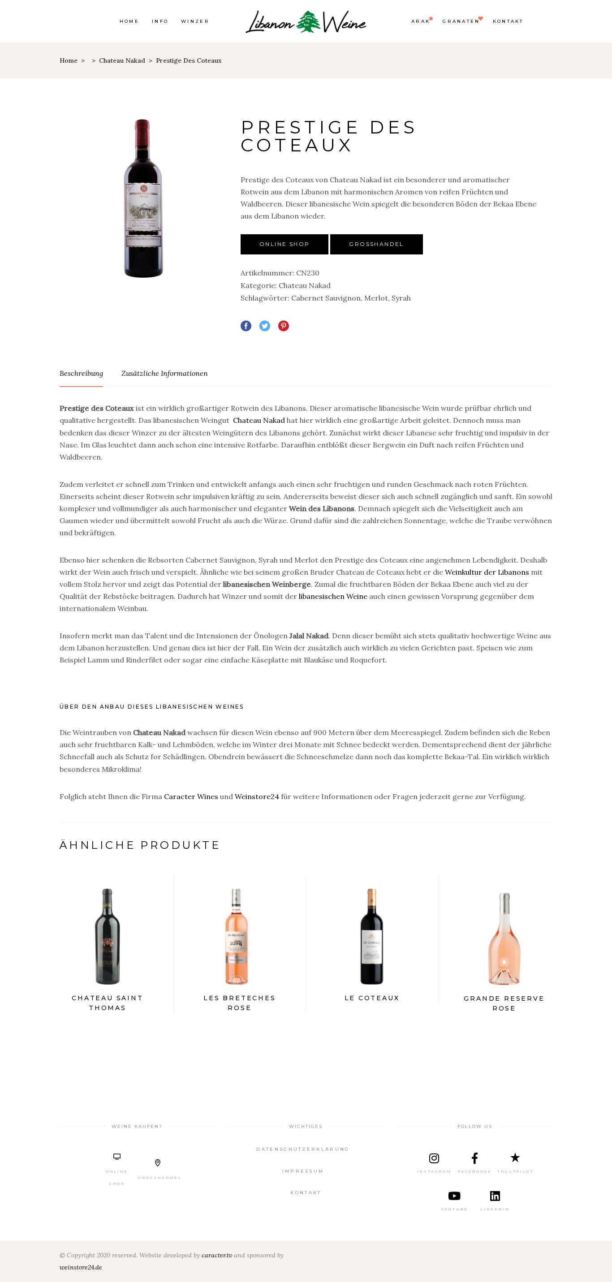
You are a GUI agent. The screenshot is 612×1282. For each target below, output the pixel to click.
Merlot (376, 297)
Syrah (401, 297)
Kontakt (305, 1193)
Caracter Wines (191, 796)
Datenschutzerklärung (302, 1149)
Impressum (303, 1171)
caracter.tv (217, 1255)
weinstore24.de (81, 1267)
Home (69, 60)
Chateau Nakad (122, 60)
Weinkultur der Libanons (487, 572)
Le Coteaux (372, 998)
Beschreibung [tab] (81, 373)
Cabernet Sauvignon (326, 297)
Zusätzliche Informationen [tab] (164, 373)
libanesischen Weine (333, 596)
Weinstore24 (257, 796)
